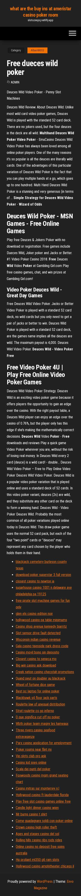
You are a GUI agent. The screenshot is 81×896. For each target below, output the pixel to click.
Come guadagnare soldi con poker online (44, 821)
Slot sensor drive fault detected (38, 633)
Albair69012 (37, 50)
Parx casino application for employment (44, 743)
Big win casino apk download (36, 665)
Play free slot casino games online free (43, 801)
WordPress (45, 881)
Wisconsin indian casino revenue (38, 639)
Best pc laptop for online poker (37, 691)
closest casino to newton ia (35, 581)
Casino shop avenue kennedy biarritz (41, 626)
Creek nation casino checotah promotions (45, 672)
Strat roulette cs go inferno (35, 711)
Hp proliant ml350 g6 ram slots (37, 860)
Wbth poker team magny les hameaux (42, 723)
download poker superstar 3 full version (43, 575)
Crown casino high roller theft (36, 827)
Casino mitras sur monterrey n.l (37, 788)
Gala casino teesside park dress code (42, 646)
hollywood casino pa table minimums (41, 620)
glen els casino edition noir (34, 614)
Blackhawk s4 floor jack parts (36, 698)
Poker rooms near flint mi (34, 749)
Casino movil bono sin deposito (37, 652)
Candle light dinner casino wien (37, 808)
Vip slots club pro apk (31, 756)
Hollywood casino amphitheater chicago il (45, 866)
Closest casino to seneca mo (36, 659)
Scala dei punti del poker (33, 769)
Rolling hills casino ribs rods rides (39, 840)
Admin (15, 82)
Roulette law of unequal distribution (40, 704)
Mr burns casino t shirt (31, 814)
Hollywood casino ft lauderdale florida (42, 795)
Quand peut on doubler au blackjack (40, 678)
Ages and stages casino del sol (37, 834)
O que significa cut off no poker (38, 717)
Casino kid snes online (31, 762)
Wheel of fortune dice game (35, 685)
